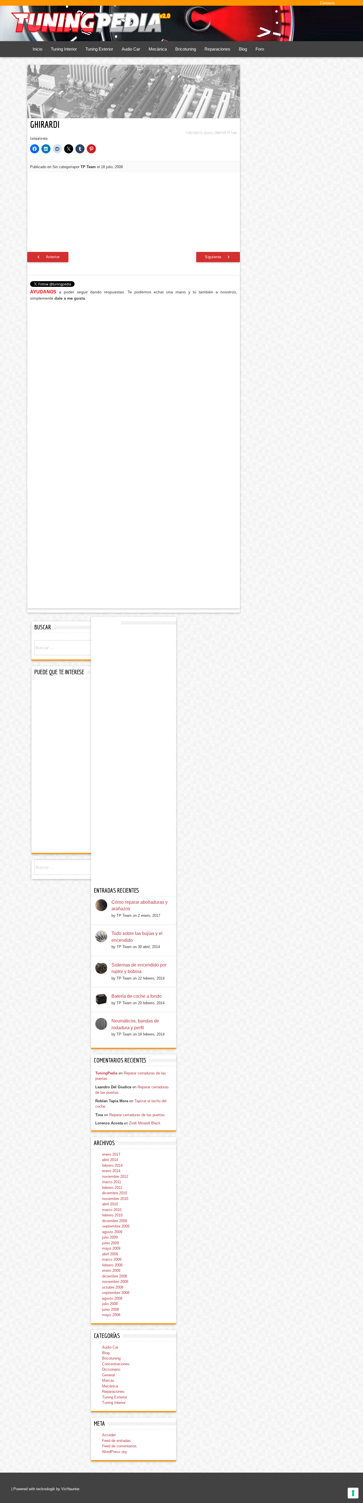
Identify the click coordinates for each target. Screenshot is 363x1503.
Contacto (327, 3)
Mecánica (158, 49)
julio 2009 (110, 1237)
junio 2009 (110, 1243)
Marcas (108, 1380)
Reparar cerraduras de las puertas (137, 1115)
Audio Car (131, 49)
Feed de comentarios (119, 1446)
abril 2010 (110, 1204)
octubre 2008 (112, 1287)
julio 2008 (110, 1304)
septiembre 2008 (115, 1293)
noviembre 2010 (115, 1199)
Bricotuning (185, 49)
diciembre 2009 (114, 1221)
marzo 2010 (111, 1210)
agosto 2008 (112, 1298)
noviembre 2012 (115, 1176)
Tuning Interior (64, 49)
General (108, 1375)
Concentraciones (116, 1364)
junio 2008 (110, 1309)
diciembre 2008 (114, 1276)
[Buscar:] (73, 648)
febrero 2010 (112, 1215)
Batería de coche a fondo (136, 996)
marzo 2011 (111, 1182)
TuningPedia (106, 1073)
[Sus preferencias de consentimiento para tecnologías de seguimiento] (353, 1493)
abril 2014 (110, 1160)
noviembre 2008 (115, 1281)
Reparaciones (217, 49)
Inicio (37, 49)
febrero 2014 (112, 1165)
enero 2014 (111, 1171)
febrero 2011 (112, 1187)
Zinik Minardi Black (145, 1123)
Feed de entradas (116, 1441)
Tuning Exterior (99, 49)
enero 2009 (111, 1270)
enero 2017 (111, 1154)
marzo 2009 (111, 1259)
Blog (243, 49)
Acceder (109, 1435)
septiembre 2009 (115, 1226)
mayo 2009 (111, 1248)
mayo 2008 (111, 1315)
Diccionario (111, 1369)
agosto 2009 (112, 1232)
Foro (260, 49)
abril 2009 (110, 1254)
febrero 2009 (112, 1265)
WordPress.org (114, 1452)
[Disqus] (133, 378)
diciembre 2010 (114, 1193)
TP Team (232, 133)
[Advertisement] (134, 212)
